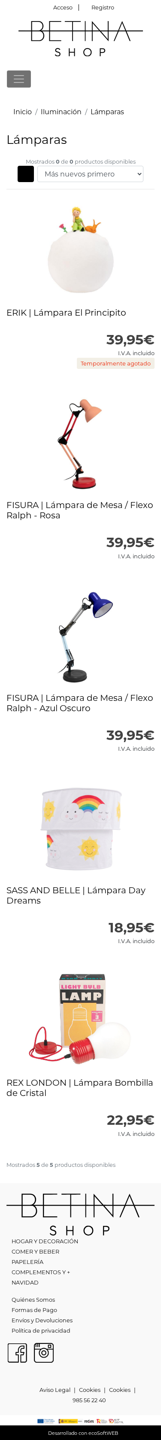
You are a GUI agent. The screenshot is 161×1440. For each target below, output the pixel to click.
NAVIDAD (25, 1282)
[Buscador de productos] (137, 78)
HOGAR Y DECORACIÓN (45, 1241)
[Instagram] (44, 1351)
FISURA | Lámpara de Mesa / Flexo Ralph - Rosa (79, 510)
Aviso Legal (54, 1389)
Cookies (89, 1389)
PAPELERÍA (27, 1261)
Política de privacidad (41, 1330)
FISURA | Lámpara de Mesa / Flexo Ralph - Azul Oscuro (79, 702)
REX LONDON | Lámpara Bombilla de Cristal (79, 1087)
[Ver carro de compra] (150, 78)
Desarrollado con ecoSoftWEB (82, 1433)
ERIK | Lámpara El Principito (66, 312)
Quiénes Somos (33, 1299)
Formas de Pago (34, 1309)
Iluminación (61, 111)
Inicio (22, 111)
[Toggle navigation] (19, 79)
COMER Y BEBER (35, 1251)
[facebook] (17, 1351)
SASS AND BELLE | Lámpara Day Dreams (76, 895)
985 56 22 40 (89, 1400)
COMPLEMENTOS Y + (41, 1272)
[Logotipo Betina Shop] (80, 37)
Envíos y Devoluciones (42, 1320)
